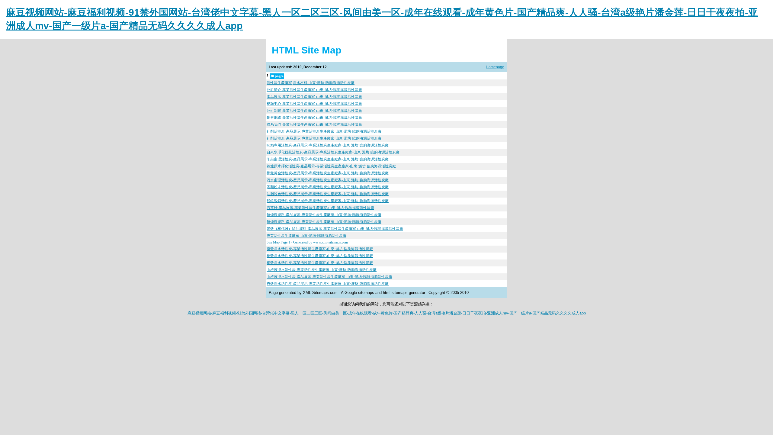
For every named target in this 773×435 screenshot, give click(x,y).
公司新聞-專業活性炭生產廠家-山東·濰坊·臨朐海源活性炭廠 (314, 110)
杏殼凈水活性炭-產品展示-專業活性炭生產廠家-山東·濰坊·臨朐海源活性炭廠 (328, 284)
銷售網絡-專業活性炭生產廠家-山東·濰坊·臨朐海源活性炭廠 (314, 117)
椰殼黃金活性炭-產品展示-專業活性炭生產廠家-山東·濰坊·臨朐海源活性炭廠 (328, 173)
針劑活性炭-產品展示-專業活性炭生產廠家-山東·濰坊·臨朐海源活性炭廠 (324, 131)
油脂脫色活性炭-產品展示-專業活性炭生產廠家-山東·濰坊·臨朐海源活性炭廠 (328, 194)
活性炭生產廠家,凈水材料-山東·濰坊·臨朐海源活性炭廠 (310, 83)
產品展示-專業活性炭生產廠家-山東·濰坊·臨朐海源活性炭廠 (314, 97)
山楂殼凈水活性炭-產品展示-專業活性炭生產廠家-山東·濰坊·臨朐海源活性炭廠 (329, 277)
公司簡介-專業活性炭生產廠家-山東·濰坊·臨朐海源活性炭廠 (314, 90)
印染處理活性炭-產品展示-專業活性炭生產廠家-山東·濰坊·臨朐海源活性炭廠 (328, 159)
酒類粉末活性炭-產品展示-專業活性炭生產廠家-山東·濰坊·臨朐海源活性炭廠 (328, 187)
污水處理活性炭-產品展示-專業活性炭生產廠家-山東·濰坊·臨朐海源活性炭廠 (328, 180)
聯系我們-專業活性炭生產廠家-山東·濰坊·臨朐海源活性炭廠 (314, 124)
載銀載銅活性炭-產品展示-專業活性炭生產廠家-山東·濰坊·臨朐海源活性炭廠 (328, 201)
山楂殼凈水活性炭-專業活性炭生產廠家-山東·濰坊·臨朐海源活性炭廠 (322, 270)
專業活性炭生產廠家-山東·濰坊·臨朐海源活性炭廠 (306, 236)
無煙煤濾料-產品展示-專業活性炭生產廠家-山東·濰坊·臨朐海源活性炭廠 (324, 215)
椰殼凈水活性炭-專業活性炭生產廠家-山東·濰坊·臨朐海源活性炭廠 (320, 263)
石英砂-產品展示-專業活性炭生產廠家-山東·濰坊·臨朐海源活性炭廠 (320, 208)
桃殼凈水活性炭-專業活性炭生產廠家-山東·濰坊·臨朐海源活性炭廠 (320, 256)
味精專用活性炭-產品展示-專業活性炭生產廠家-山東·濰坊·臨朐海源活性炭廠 (328, 145)
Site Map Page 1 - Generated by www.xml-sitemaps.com (307, 242)
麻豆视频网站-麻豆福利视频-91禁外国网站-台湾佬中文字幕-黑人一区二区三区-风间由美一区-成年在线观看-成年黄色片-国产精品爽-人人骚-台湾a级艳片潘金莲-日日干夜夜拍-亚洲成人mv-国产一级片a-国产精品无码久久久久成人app (387, 313)
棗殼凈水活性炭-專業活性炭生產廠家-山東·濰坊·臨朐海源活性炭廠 (320, 249)
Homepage (495, 67)
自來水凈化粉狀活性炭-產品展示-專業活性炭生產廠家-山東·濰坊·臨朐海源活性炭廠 (333, 152)
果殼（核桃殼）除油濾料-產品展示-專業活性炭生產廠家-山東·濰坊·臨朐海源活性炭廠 (335, 229)
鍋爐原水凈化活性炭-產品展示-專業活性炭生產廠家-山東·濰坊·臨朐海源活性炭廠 (331, 166)
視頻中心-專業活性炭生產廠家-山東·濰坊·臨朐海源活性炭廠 (314, 104)
